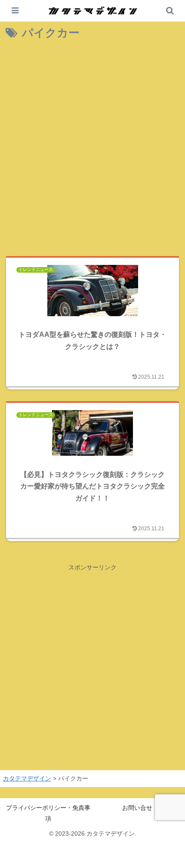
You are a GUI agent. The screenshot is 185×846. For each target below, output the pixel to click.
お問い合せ (137, 807)
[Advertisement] (92, 150)
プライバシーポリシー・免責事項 (48, 813)
